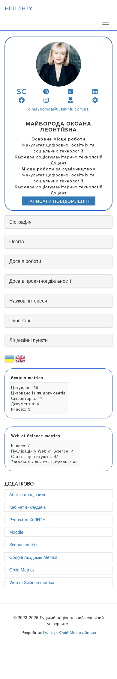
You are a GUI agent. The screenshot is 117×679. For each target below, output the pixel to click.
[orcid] (46, 91)
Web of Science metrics (31, 582)
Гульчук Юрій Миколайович (69, 632)
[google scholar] (71, 100)
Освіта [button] (16, 241)
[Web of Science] (95, 100)
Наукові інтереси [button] (28, 300)
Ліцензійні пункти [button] (28, 340)
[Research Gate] (71, 91)
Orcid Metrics (21, 570)
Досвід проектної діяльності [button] (40, 280)
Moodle (16, 532)
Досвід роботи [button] (25, 261)
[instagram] (46, 100)
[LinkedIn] (95, 91)
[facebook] (22, 100)
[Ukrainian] (9, 361)
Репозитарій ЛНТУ (27, 519)
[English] (20, 361)
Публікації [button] (20, 320)
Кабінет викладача (27, 507)
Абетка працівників (27, 494)
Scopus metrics (23, 545)
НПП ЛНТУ (18, 8)
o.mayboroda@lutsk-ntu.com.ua (58, 109)
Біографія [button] (20, 221)
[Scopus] (22, 91)
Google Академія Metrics (33, 557)
